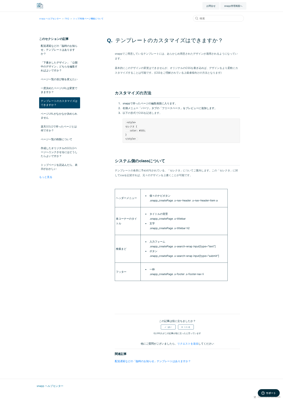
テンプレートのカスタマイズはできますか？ (59, 102)
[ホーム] (40, 5)
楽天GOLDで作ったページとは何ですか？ (59, 128)
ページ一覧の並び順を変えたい (59, 79)
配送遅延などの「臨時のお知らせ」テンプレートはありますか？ (59, 49)
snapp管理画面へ (233, 5)
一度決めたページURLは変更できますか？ (59, 90)
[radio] (168, 327)
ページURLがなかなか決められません (59, 115)
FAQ (67, 18)
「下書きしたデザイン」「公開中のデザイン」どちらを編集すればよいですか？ (59, 66)
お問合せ (211, 5)
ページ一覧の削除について (56, 139)
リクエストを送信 (187, 343)
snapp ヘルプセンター (50, 18)
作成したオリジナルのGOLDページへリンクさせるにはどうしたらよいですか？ (59, 152)
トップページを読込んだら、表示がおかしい (59, 166)
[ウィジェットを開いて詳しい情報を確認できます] (269, 393)
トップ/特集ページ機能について (88, 18)
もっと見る (45, 177)
